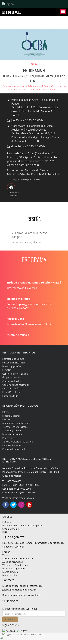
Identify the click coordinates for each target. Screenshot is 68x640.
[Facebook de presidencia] (8, 630)
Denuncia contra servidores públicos (21, 595)
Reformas (7, 522)
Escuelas (6, 370)
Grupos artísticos (11, 377)
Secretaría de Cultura (13, 359)
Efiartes (6, 420)
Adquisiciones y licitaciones (16, 423)
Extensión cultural (11, 392)
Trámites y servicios (12, 431)
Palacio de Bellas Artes (13, 363)
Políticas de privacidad (13, 449)
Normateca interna (12, 434)
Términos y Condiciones (15, 565)
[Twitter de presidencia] (22, 630)
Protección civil (9, 438)
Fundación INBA (10, 396)
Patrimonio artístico (12, 389)
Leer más (20, 546)
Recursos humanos (12, 446)
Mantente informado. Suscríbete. (19, 608)
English (6, 551)
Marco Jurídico (10, 571)
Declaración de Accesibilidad (17, 558)
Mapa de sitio (9, 575)
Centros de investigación (15, 374)
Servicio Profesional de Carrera (18, 442)
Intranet (6, 412)
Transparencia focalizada (15, 427)
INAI (4, 532)
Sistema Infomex (11, 528)
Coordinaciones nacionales (15, 385)
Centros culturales (11, 381)
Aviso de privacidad (12, 561)
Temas (5, 555)
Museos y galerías (11, 366)
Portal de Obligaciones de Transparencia (24, 525)
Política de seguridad (13, 568)
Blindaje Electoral (11, 416)
